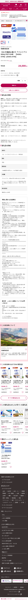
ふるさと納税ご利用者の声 (8, 546)
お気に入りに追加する (14, 90)
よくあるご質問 (5, 548)
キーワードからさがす (7, 482)
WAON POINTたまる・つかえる (9, 543)
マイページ (7, 568)
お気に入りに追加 (26, 349)
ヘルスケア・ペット (7, 502)
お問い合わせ (7, 571)
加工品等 (16, 495)
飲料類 (23, 493)
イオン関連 (4, 520)
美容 (20, 498)
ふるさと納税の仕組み (7, 533)
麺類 (10, 495)
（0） (11, 60)
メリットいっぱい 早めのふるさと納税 (11, 538)
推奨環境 (15, 587)
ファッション (6, 500)
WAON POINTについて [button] (17, 75)
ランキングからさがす (7, 505)
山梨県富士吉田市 (16, 432)
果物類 (23, 491)
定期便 (16, 502)
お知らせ (19, 568)
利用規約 (22, 587)
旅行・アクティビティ (17, 500)
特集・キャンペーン (17, 9)
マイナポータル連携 (6, 560)
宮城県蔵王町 (4, 392)
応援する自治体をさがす (3, 9)
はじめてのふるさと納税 (7, 530)
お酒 (18, 493)
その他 (22, 502)
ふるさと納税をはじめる (24, 9)
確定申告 (4, 558)
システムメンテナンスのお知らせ (16, 14)
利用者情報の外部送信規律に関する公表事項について (14, 589)
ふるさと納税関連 (6, 518)
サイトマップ (8, 587)
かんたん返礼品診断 (6, 540)
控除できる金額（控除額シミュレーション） (12, 563)
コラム (3, 514)
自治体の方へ (20, 571)
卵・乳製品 (11, 493)
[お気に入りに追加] (26, 349)
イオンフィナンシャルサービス (13, 594)
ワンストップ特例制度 (7, 555)
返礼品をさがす (10, 9)
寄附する (14, 85)
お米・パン (16, 491)
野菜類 (4, 493)
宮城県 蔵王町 (5, 48)
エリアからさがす (6, 479)
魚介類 (9, 491)
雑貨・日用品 (6, 498)
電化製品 (14, 498)
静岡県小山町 (4, 432)
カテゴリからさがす (6, 488)
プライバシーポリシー (13, 591)
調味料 (22, 495)
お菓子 (4, 495)
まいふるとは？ (5, 535)
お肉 (4, 491)
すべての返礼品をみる (14, 398)
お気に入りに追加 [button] (11, 392)
